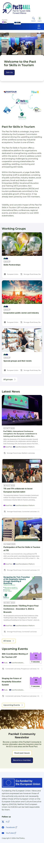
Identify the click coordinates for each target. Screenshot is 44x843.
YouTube (11, 833)
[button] (9, 72)
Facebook (11, 827)
